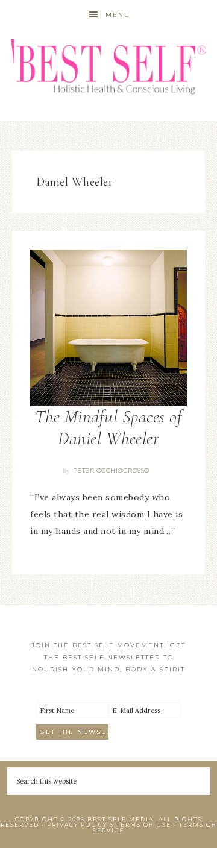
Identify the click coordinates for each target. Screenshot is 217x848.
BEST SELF (108, 67)
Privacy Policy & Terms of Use (109, 824)
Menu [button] (117, 15)
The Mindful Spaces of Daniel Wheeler (109, 428)
